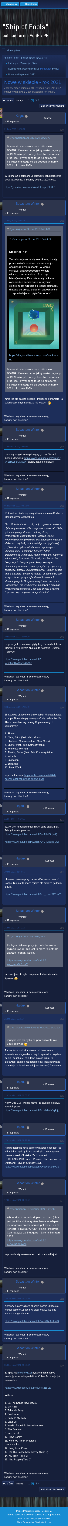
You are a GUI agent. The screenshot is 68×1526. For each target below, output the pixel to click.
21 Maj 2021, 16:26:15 (14, 1019)
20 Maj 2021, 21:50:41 (14, 872)
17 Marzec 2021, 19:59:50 (16, 446)
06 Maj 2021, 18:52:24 (14, 819)
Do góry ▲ (47, 1511)
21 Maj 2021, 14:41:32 (14, 928)
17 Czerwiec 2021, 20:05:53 (17, 1200)
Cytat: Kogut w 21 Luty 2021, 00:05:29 (31, 239)
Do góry (8, 1484)
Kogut (20, 116)
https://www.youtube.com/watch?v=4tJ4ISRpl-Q (31, 834)
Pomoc (19, 1511)
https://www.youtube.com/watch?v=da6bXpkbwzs (32, 1166)
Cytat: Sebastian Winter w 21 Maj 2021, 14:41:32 (35, 1027)
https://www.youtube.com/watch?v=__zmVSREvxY (33, 894)
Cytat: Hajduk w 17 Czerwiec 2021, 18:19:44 (32, 1209)
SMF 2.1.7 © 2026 (25, 1518)
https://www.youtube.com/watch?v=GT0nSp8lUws (32, 841)
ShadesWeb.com (43, 1522)
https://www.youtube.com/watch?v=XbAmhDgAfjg (32, 1110)
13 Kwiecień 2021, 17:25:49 (16, 707)
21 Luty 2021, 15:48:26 (14, 220)
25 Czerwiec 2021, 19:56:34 (17, 1365)
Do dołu (8, 100)
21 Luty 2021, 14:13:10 (14, 129)
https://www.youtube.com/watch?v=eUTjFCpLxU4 (32, 1321)
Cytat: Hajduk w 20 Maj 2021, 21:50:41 (29, 936)
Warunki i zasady (32, 1511)
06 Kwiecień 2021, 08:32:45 (16, 506)
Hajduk (21, 806)
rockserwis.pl (24, 1372)
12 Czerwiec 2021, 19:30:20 (17, 1095)
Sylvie (55, 68)
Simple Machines (43, 1518)
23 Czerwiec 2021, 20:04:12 (17, 1298)
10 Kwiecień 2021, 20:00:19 (16, 637)
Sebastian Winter (28, 203)
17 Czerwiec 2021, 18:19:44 (17, 1140)
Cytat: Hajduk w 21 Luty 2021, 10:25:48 (30, 138)
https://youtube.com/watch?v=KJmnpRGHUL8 (30, 187)
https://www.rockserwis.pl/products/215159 (28, 1387)
